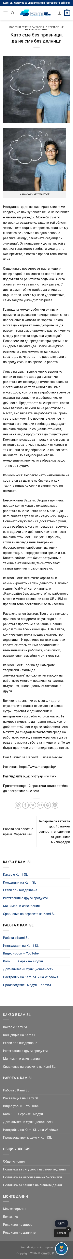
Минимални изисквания (21, 906)
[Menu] (5, 13)
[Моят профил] (59, 13)
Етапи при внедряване (20, 890)
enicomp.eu (45, 1247)
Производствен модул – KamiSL (27, 985)
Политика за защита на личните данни (32, 1185)
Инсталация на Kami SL (21, 946)
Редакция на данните (19, 1232)
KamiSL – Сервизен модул (23, 961)
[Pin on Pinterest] (47, 805)
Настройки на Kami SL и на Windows (30, 977)
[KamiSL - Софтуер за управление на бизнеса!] (35, 13)
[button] (61, 1248)
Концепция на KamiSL (19, 882)
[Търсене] (12, 13)
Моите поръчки (14, 1209)
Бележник (10, 1217)
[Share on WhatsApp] (18, 805)
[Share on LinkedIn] (55, 805)
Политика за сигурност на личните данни (34, 1169)
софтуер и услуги (43, 776)
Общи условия (14, 1161)
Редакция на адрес (17, 1225)
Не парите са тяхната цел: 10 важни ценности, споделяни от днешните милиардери (54, 831)
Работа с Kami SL (16, 938)
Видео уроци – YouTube (21, 953)
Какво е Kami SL (15, 874)
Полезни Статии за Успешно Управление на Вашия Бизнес (36, 28)
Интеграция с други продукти (25, 898)
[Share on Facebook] (25, 805)
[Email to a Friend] (40, 805)
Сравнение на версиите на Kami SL (29, 914)
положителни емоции (42, 675)
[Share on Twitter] (32, 805)
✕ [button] (68, 1229)
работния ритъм (43, 309)
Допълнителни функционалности (28, 969)
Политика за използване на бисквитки (32, 1177)
